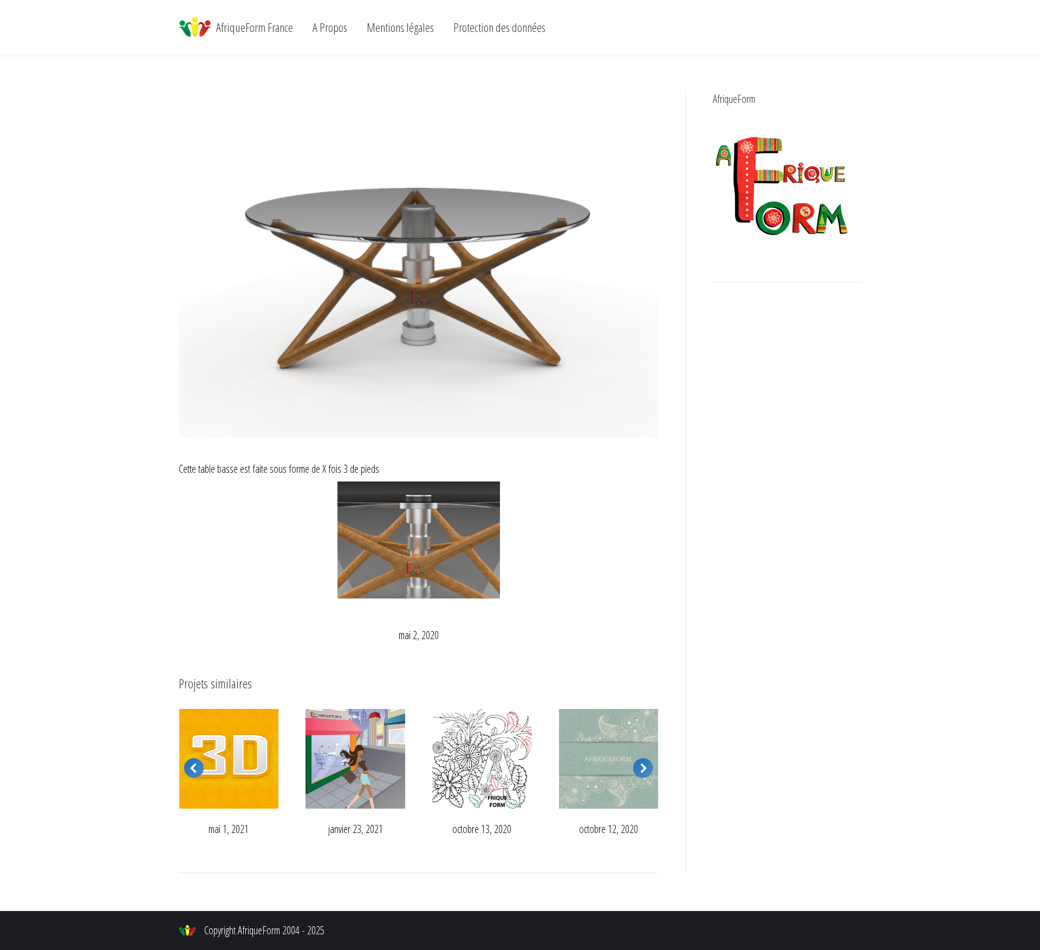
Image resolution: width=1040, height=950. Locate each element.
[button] (194, 768)
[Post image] (229, 759)
